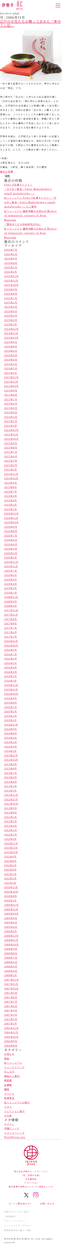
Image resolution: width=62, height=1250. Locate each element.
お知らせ (9, 1054)
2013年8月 (10, 768)
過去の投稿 (6, 171)
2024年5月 (10, 355)
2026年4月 (10, 263)
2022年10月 (11, 438)
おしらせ (9, 1071)
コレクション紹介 (14, 1111)
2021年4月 (10, 500)
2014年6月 (10, 737)
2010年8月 (10, 896)
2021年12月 (11, 474)
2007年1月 (10, 1023)
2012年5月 (10, 821)
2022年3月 (10, 460)
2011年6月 (10, 865)
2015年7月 (10, 707)
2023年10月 (11, 386)
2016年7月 (10, 654)
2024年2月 (10, 368)
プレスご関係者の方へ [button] (20, 1203)
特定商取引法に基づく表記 (17, 1230)
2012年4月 (10, 825)
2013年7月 (10, 773)
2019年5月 (10, 579)
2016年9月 (10, 649)
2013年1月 (10, 790)
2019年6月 (10, 575)
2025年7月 (10, 298)
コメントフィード (14, 1132)
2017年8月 (10, 623)
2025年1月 (10, 324)
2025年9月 (10, 289)
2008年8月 (10, 953)
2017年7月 (10, 628)
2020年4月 (10, 544)
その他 (8, 1115)
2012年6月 (10, 817)
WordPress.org (14, 1137)
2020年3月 (10, 548)
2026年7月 (10, 249)
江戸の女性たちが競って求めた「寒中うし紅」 (30, 23)
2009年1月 (10, 931)
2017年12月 (11, 610)
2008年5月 (10, 966)
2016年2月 (10, 676)
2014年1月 (10, 751)
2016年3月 (10, 672)
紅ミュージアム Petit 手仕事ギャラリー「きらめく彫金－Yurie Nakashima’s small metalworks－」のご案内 (30, 202)
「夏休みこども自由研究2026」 (23, 224)
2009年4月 (10, 927)
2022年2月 (10, 465)
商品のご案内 (12, 1076)
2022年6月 (10, 456)
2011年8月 (10, 861)
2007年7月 (10, 1001)
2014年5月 (10, 742)
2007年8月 (10, 997)
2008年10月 (11, 944)
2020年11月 (11, 518)
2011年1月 (10, 883)
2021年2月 (10, 509)
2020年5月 (10, 540)
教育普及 (9, 1098)
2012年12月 (11, 795)
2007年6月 (10, 1006)
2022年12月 (11, 430)
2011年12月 (11, 843)
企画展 (8, 1084)
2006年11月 (11, 1032)
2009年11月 (11, 909)
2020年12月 (11, 513)
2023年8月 (10, 394)
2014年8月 (10, 733)
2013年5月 (10, 777)
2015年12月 (11, 685)
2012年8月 (10, 812)
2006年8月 (10, 1045)
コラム (8, 1106)
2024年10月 (11, 337)
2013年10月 (11, 759)
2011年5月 (10, 869)
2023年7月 (10, 399)
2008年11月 (11, 940)
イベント (9, 1093)
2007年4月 (10, 1010)
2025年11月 (11, 280)
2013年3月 (10, 786)
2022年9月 (10, 443)
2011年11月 (11, 847)
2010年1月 (10, 900)
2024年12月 (11, 329)
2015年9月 (10, 698)
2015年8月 (10, 702)
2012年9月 (10, 808)
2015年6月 (10, 711)
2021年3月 (10, 504)
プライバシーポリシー (15, 1220)
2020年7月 (10, 535)
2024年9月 (10, 342)
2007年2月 (10, 1019)
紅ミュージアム (13, 1062)
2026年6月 (10, 254)
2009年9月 (10, 918)
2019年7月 (10, 570)
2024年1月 (10, 373)
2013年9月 (10, 764)
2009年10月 (11, 913)
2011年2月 (10, 878)
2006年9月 (10, 1041)
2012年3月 (10, 830)
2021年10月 (11, 478)
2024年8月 (10, 346)
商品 (6, 1058)
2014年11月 (11, 724)
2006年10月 (11, 1036)
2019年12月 (11, 562)
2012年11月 (11, 799)
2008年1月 (10, 975)
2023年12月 (11, 377)
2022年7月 (10, 452)
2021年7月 (10, 491)
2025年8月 (10, 293)
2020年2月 (10, 553)
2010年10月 (11, 891)
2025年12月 (11, 276)
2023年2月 (10, 421)
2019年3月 (10, 588)
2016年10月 (11, 645)
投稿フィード (12, 1128)
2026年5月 (10, 258)
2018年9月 (10, 601)
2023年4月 (10, 412)
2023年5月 (10, 408)
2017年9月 (10, 619)
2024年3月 (10, 364)
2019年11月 (11, 566)
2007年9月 (10, 992)
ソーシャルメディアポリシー (18, 1225)
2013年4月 (10, 781)
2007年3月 (10, 1014)
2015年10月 (11, 693)
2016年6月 (10, 658)
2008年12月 (11, 935)
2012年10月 (11, 803)
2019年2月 (10, 592)
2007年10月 (11, 988)
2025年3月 (10, 315)
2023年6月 (10, 403)
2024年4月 (10, 359)
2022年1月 (10, 469)
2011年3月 (10, 874)
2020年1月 (10, 557)
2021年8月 (10, 487)
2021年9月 (10, 482)
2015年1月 (10, 720)
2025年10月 (11, 285)
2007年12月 (11, 979)
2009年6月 (10, 922)
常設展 (8, 1080)
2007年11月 (11, 984)
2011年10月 (11, 852)
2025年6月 (10, 302)
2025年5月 (10, 306)
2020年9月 (10, 526)
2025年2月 (10, 320)
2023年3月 (10, 417)
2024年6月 (10, 350)
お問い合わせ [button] (47, 1203)
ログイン (9, 1124)
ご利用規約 (9, 1216)
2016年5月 (10, 663)
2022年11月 (11, 434)
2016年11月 (11, 641)
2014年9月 (10, 729)
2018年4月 (10, 605)
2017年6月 (10, 632)
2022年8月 (10, 447)
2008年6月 (10, 962)
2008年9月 (10, 948)
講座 (6, 1089)
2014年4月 (10, 746)
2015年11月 (11, 689)
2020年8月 (10, 531)
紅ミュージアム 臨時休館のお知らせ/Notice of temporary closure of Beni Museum (30, 215)
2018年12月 (11, 597)
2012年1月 (10, 839)
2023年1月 (10, 425)
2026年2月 (10, 267)
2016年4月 (10, 667)
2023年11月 (11, 381)
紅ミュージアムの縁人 (17, 1102)
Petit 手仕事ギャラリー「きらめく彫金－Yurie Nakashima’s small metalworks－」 (28, 189)
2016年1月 (10, 680)
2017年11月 (11, 614)
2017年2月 (10, 636)
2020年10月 (11, 522)
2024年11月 (11, 333)
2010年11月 (11, 887)
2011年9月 (10, 856)
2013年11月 (11, 755)
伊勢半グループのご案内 (16, 1211)
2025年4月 (10, 311)
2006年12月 (11, 1028)
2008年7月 (10, 957)
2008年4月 (10, 971)
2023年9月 (10, 390)
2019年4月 (10, 584)
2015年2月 (10, 716)
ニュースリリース (14, 1067)
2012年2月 (10, 834)
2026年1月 (10, 271)
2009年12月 (11, 904)
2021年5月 (10, 496)
